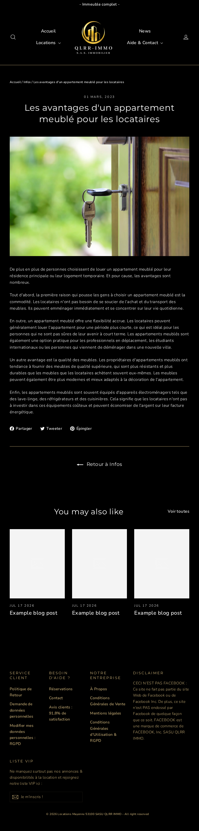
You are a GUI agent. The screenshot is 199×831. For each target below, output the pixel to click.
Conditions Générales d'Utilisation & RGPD (103, 731)
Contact (56, 698)
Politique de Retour (21, 692)
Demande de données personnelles (21, 710)
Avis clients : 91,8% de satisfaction (61, 713)
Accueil (48, 31)
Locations (46, 43)
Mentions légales (105, 713)
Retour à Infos (103, 464)
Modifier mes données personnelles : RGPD (22, 735)
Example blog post (33, 613)
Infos (27, 82)
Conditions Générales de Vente (107, 701)
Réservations (61, 689)
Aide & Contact (143, 43)
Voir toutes (178, 511)
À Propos (98, 689)
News (145, 31)
